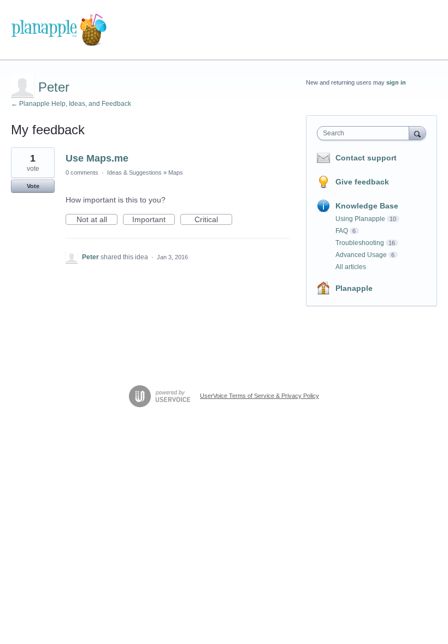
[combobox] (365, 133)
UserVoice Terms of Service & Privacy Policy (259, 395)
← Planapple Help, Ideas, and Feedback (71, 104)
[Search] (417, 133)
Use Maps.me (97, 158)
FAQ (341, 231)
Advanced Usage (361, 255)
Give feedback (362, 181)
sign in (396, 82)
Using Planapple (360, 219)
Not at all (96, 220)
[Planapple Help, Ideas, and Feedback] (59, 30)
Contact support (366, 158)
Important (153, 220)
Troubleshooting (359, 243)
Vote (33, 186)
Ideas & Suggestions (134, 172)
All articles (350, 267)
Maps (175, 172)
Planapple (354, 288)
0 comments (82, 172)
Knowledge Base (366, 205)
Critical (213, 220)
